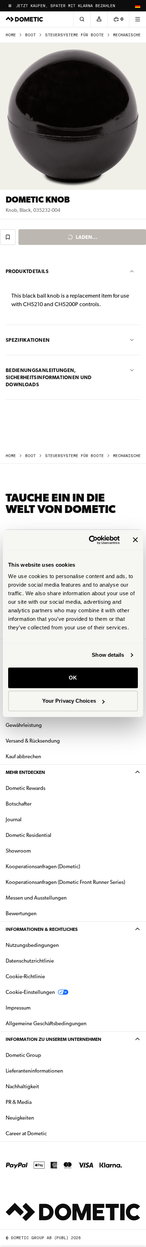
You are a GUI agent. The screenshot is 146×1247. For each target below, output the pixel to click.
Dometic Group (46, 1055)
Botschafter (19, 804)
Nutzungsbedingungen (32, 945)
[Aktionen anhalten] (10, 5)
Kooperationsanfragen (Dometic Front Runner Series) (65, 882)
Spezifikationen (28, 340)
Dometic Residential (51, 835)
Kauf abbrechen (23, 756)
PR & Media (41, 1102)
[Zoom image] (73, 116)
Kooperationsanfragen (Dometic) (43, 866)
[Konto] (98, 19)
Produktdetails (27, 271)
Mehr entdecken (25, 772)
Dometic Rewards (25, 788)
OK (73, 678)
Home (11, 35)
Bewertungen (21, 913)
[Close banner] (135, 540)
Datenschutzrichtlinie (30, 961)
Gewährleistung (24, 725)
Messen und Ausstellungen (36, 898)
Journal (14, 819)
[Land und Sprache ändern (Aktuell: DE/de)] (137, 5)
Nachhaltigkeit (22, 1086)
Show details (108, 655)
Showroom (18, 851)
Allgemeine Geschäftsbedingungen (46, 1023)
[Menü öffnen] (137, 19)
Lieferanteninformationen (34, 1071)
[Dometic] (24, 19)
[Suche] (81, 19)
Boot (30, 35)
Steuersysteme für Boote (74, 35)
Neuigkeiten (42, 1117)
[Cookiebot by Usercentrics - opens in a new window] (90, 540)
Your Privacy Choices (69, 701)
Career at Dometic (48, 1133)
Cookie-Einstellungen (30, 992)
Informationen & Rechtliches (42, 929)
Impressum (18, 1008)
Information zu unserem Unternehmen (53, 1039)
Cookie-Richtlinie (25, 976)
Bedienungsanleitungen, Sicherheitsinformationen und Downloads (49, 377)
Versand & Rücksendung (33, 741)
